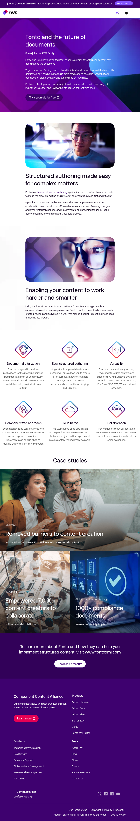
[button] (10, 12)
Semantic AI (78, 720)
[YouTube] (118, 794)
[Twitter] (100, 794)
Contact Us (77, 778)
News (75, 760)
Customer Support (23, 760)
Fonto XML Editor (81, 732)
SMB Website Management (28, 772)
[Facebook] (112, 794)
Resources (19, 778)
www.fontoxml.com (103, 652)
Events (75, 766)
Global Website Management (29, 766)
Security (119, 809)
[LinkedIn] (106, 794)
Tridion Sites (78, 714)
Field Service (20, 753)
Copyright (95, 809)
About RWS (78, 747)
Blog (74, 753)
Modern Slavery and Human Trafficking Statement (80, 814)
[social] (124, 794)
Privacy (108, 809)
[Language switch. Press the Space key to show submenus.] (126, 13)
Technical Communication (27, 747)
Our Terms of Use (78, 809)
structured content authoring (51, 192)
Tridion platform (80, 702)
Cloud (75, 726)
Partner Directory (81, 772)
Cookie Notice (118, 814)
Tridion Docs (78, 708)
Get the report (124, 3)
